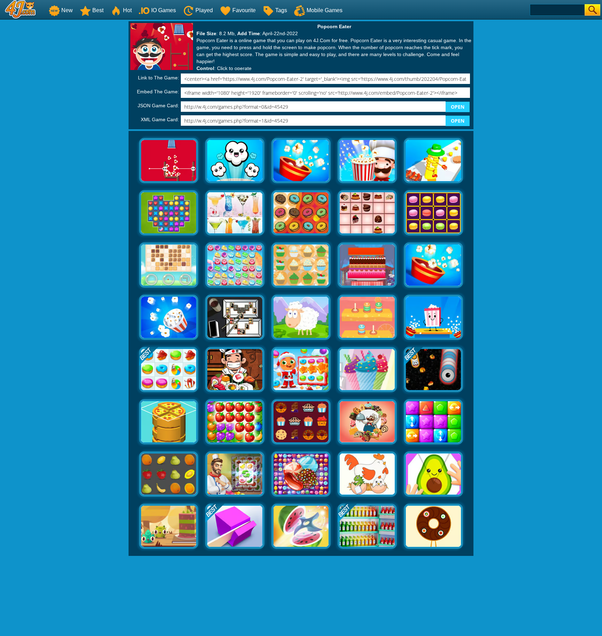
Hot (127, 10)
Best (97, 10)
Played (204, 10)
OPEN (457, 106)
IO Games (163, 10)
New (67, 10)
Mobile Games (324, 10)
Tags (281, 10)
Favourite (244, 10)
